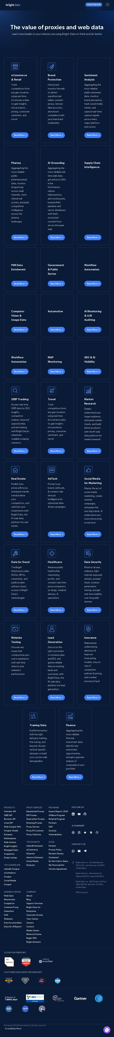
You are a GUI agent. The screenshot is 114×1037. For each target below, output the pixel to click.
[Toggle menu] (108, 5)
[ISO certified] (9, 1008)
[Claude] (91, 833)
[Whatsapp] (73, 851)
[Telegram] (85, 851)
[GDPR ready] (25, 1008)
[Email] (79, 851)
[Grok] (97, 833)
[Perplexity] (79, 833)
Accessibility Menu (13, 1028)
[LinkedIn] (73, 814)
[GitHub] (85, 814)
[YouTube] (79, 814)
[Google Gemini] (85, 833)
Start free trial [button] (93, 4)
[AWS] (9, 961)
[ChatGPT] (73, 833)
